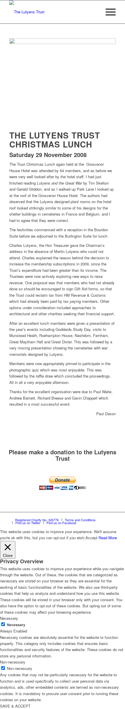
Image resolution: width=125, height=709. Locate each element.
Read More (108, 537)
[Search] (94, 11)
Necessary (16, 624)
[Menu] (108, 11)
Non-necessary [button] (12, 662)
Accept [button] (91, 537)
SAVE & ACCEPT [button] (15, 706)
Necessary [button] (9, 618)
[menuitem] (94, 11)
